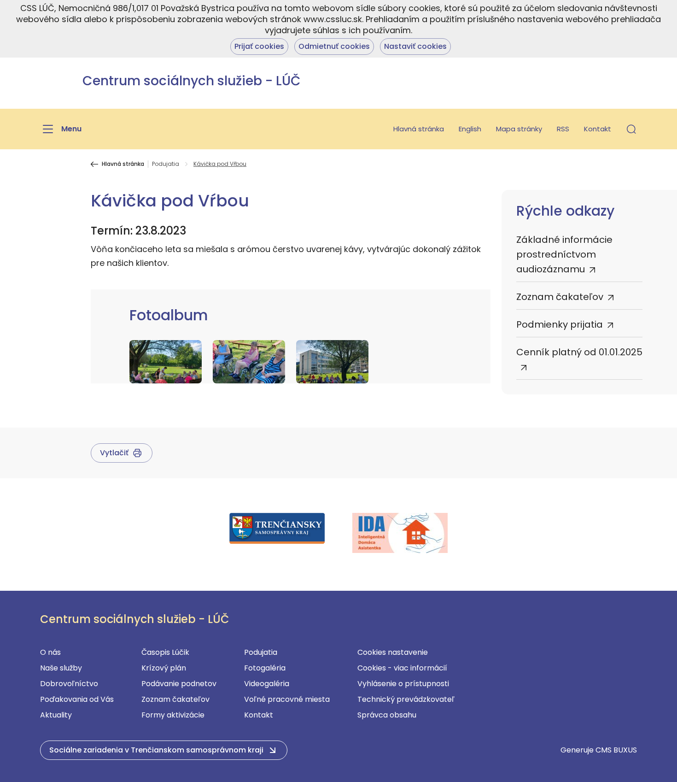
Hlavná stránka (418, 129)
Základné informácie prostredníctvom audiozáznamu (564, 254)
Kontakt (597, 129)
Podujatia (165, 164)
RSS (563, 129)
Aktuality (56, 715)
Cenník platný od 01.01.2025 (579, 352)
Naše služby (61, 668)
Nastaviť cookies (415, 46)
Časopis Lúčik (165, 652)
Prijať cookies (259, 46)
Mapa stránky (519, 129)
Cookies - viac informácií (402, 668)
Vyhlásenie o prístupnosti (403, 683)
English (470, 129)
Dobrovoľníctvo (69, 683)
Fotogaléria (265, 668)
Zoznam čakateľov (559, 296)
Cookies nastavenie (392, 652)
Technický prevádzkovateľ (406, 699)
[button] (631, 129)
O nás (50, 652)
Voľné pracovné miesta (287, 699)
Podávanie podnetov (178, 683)
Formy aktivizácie (172, 715)
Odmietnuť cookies (334, 46)
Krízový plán (163, 668)
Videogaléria (266, 683)
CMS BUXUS (616, 750)
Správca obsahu (386, 715)
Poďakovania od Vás (77, 699)
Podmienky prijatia (559, 324)
